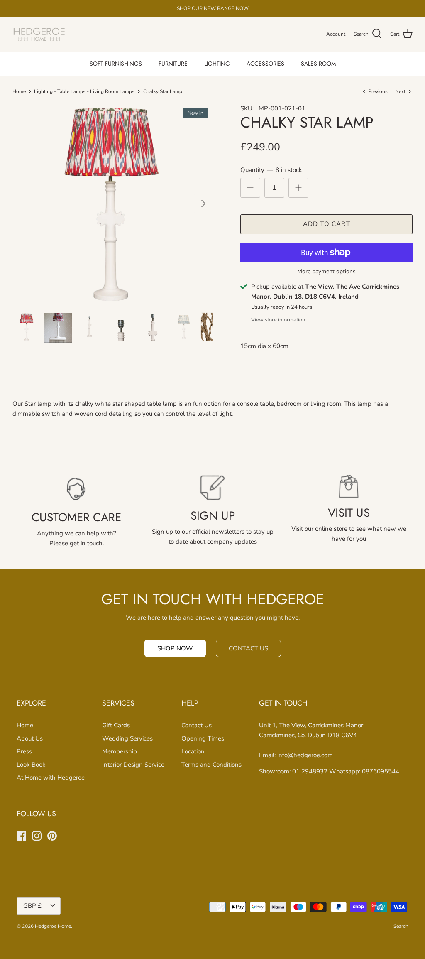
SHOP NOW (175, 648)
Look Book (31, 764)
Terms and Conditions (211, 764)
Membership (119, 751)
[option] (112, 203)
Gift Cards (116, 725)
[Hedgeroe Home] (39, 34)
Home (19, 91)
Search (400, 926)
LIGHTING (217, 63)
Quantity (271, 170)
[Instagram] (37, 836)
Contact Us (196, 725)
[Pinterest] (52, 836)
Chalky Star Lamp (162, 91)
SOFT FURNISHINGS (116, 63)
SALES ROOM (318, 63)
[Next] (203, 203)
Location (193, 751)
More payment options (326, 271)
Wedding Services (127, 738)
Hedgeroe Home (53, 926)
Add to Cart (326, 224)
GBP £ (32, 906)
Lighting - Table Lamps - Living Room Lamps (84, 91)
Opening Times (202, 738)
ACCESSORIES (265, 63)
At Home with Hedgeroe (51, 777)
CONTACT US (248, 648)
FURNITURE (173, 63)
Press (24, 751)
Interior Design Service (133, 764)
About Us (30, 738)
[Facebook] (21, 836)
